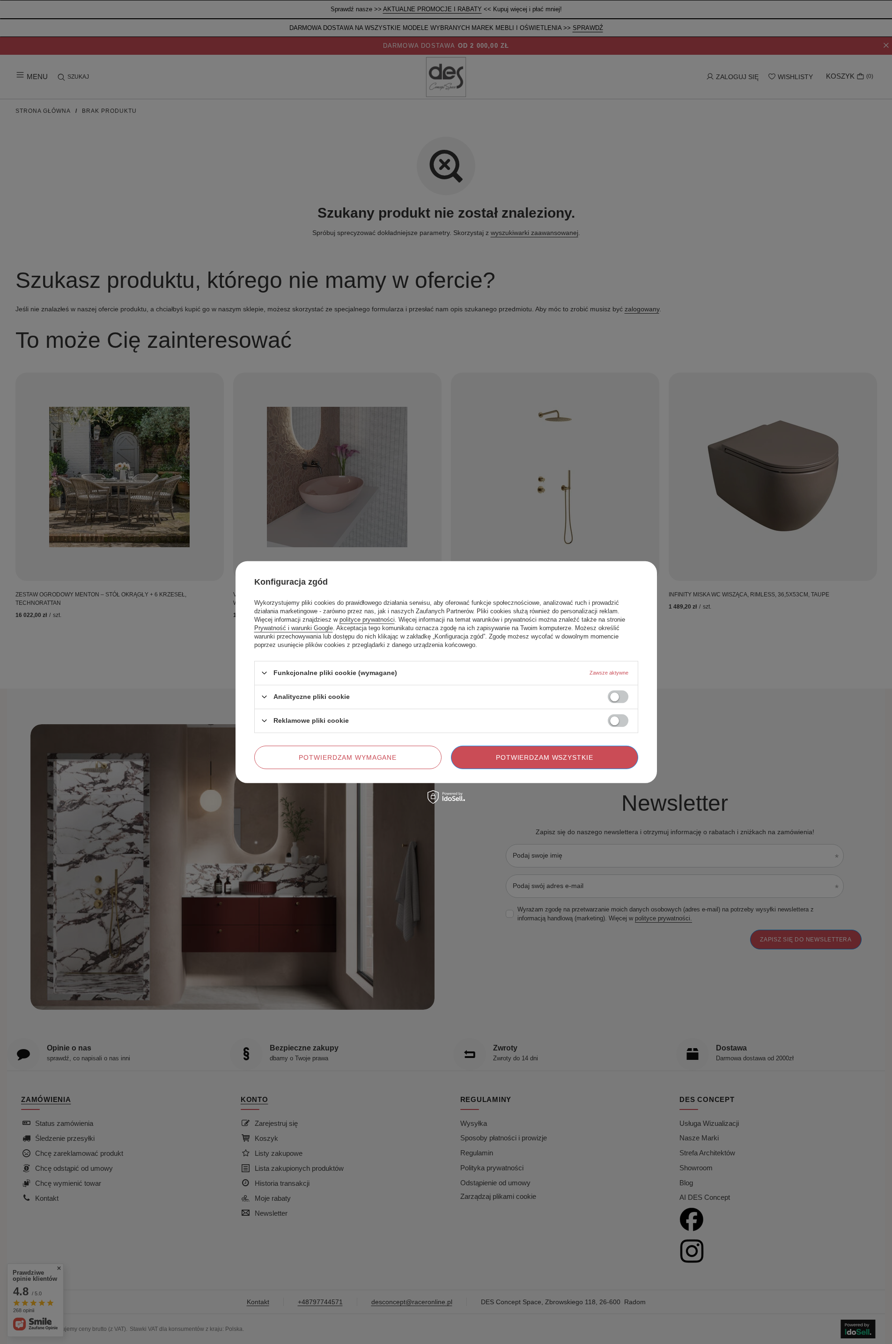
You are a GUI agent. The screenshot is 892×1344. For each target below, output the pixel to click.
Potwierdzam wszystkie (544, 757)
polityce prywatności (367, 619)
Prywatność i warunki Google (293, 627)
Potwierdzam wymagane (348, 757)
